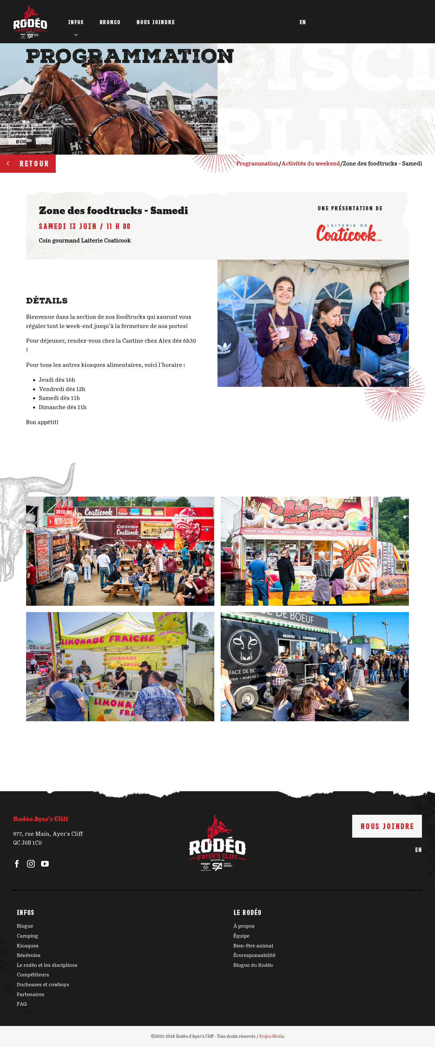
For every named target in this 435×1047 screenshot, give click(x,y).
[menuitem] (303, 21)
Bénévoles (28, 955)
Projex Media (271, 1036)
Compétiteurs (33, 975)
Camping (27, 936)
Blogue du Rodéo (253, 965)
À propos (243, 926)
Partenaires (30, 994)
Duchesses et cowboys (43, 984)
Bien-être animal (253, 946)
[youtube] (45, 864)
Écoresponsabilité (254, 955)
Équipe (241, 936)
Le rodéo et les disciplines (47, 965)
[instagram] (31, 864)
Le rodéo (247, 911)
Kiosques (28, 946)
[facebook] (17, 864)
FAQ (22, 1004)
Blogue (25, 926)
